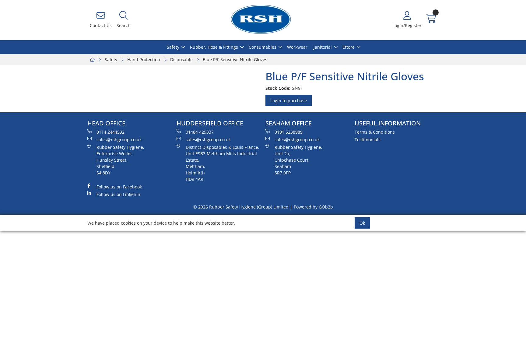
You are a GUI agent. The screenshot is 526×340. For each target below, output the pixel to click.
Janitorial (323, 47)
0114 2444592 (110, 132)
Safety (173, 47)
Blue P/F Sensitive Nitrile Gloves (235, 59)
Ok (362, 223)
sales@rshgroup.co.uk (119, 139)
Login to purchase (288, 100)
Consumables (262, 47)
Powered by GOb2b (313, 207)
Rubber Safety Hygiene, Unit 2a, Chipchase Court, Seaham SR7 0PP (298, 160)
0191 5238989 (289, 132)
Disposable (181, 59)
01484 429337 (200, 132)
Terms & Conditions (375, 132)
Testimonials (367, 139)
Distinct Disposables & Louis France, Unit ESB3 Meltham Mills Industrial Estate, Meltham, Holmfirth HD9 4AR (222, 163)
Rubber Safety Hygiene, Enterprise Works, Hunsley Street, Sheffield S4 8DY (120, 160)
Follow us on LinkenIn (118, 194)
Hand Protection (143, 59)
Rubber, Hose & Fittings (214, 47)
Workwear (297, 47)
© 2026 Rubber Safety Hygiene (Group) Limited (241, 207)
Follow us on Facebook (119, 187)
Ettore (348, 47)
